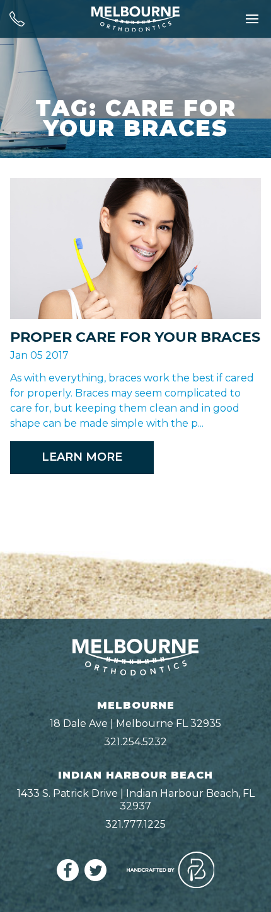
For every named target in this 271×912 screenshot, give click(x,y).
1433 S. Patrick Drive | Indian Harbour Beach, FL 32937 (136, 800)
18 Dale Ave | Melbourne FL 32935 (135, 723)
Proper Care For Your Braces (135, 337)
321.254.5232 (135, 742)
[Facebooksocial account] (68, 878)
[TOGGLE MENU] (252, 19)
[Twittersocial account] (95, 878)
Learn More (82, 457)
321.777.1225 (135, 824)
